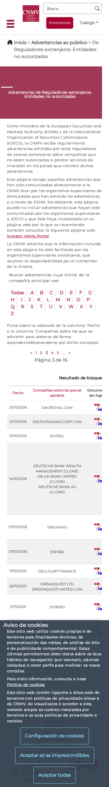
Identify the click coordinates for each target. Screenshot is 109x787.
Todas (17, 292)
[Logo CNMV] (31, 13)
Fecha (17, 393)
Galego (87, 22)
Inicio (20, 42)
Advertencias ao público (59, 42)
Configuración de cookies (54, 736)
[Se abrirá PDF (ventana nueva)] (98, 407)
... (63, 353)
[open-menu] (12, 24)
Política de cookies (26, 684)
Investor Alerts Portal (28, 236)
